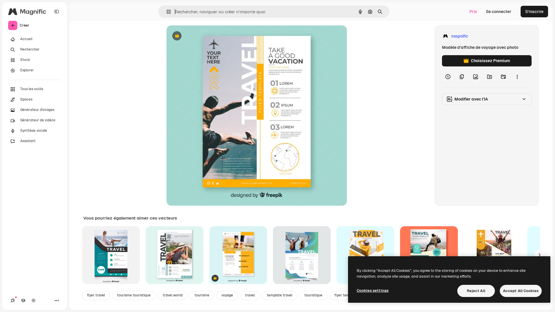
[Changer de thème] (33, 300)
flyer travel (96, 295)
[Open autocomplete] (166, 12)
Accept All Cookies (521, 290)
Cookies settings (372, 290)
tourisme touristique (134, 295)
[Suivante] (539, 255)
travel (250, 295)
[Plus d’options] (517, 77)
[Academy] (23, 300)
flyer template (346, 295)
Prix (473, 11)
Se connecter (498, 11)
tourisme (202, 295)
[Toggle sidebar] (56, 11)
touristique (313, 295)
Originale (204, 36)
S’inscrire (534, 11)
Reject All (476, 290)
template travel (279, 295)
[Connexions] (12, 300)
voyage (227, 295)
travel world (172, 295)
